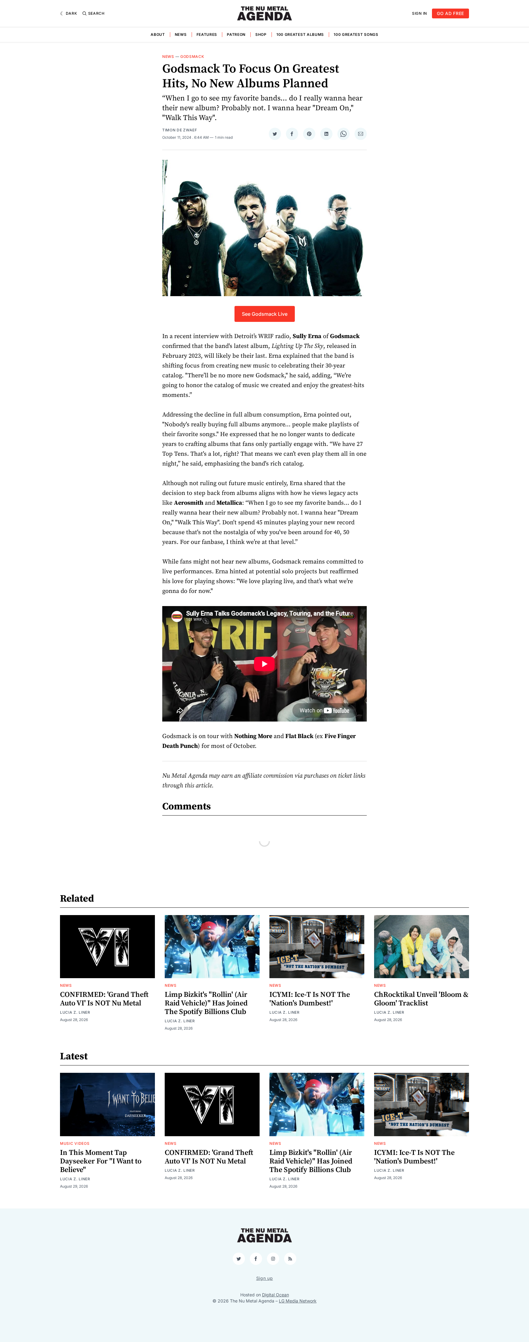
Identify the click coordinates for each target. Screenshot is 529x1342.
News (181, 34)
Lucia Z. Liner (75, 1012)
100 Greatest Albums (300, 34)
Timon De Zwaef (179, 130)
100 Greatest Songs (356, 34)
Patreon (236, 34)
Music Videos (74, 1143)
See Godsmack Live (264, 314)
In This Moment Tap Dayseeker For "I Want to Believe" (100, 1161)
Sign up (264, 1278)
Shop (261, 34)
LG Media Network (298, 1300)
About (158, 34)
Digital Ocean (275, 1294)
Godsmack (192, 56)
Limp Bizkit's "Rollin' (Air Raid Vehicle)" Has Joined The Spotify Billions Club (206, 1003)
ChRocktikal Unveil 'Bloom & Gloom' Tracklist (421, 999)
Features (207, 34)
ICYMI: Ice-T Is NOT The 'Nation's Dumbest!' (309, 999)
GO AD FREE (450, 13)
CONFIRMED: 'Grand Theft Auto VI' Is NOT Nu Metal (104, 999)
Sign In (419, 13)
